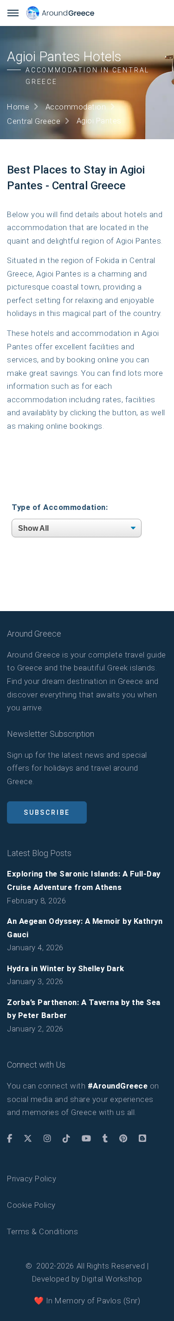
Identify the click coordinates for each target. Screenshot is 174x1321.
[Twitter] (28, 1138)
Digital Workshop (112, 1278)
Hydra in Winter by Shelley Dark (65, 968)
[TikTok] (67, 1138)
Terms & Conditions (42, 1231)
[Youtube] (86, 1138)
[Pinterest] (123, 1138)
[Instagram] (48, 1138)
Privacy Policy (31, 1178)
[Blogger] (143, 1138)
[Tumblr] (105, 1138)
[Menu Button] (13, 13)
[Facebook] (10, 1138)
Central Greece (33, 121)
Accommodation (75, 106)
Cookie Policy (31, 1205)
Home (18, 106)
